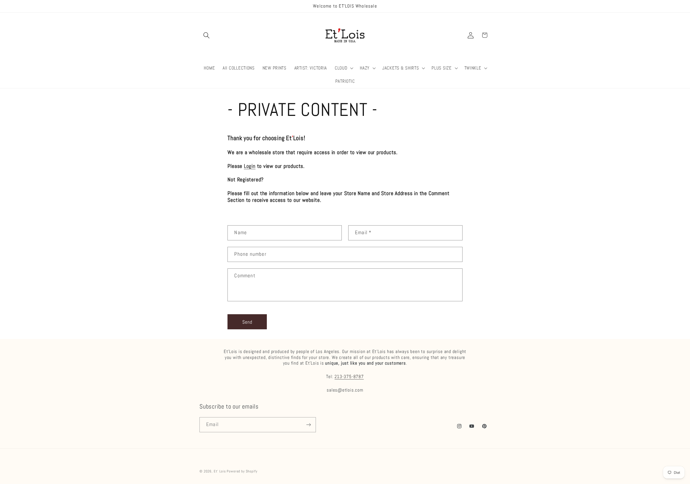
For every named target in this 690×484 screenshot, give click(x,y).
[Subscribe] (308, 424)
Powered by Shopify (242, 471)
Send (247, 322)
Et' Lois (220, 471)
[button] (206, 35)
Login (250, 166)
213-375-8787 (349, 376)
